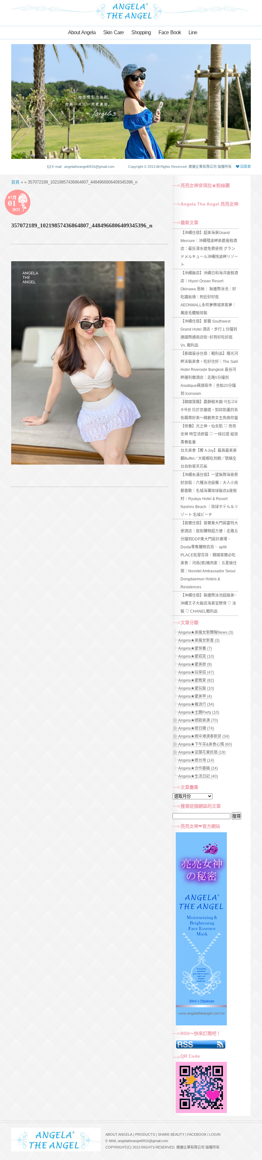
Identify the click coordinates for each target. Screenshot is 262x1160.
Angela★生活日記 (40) (198, 776)
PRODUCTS (145, 1134)
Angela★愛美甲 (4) (195, 696)
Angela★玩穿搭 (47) (196, 672)
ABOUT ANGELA (118, 1134)
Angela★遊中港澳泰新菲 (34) (203, 736)
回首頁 (245, 167)
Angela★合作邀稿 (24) (198, 768)
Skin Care (113, 32)
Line (193, 32)
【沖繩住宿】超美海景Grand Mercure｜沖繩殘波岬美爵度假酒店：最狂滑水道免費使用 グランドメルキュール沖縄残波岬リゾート (209, 249)
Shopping (141, 32)
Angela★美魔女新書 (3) (199, 640)
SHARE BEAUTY (171, 1134)
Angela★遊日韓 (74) (196, 728)
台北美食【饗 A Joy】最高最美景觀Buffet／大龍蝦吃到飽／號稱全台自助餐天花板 (209, 458)
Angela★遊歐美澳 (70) (198, 720)
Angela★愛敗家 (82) (196, 680)
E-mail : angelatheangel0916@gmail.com (83, 167)
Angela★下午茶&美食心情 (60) (205, 744)
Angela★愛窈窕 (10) (196, 656)
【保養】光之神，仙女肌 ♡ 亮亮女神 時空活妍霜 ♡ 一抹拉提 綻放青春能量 (209, 434)
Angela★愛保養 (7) (195, 648)
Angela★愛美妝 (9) (195, 664)
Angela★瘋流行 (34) (196, 704)
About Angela (82, 32)
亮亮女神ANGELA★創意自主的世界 (131, 10)
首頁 (15, 182)
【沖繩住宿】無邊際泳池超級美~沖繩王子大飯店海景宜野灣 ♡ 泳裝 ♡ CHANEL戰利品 (208, 603)
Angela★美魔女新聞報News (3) (205, 632)
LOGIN (214, 1134)
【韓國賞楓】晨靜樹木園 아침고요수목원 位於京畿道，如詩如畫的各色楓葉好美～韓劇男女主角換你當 (209, 410)
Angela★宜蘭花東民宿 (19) (202, 752)
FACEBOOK (196, 1134)
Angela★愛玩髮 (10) (196, 688)
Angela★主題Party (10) (198, 712)
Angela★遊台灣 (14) (196, 760)
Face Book (169, 32)
